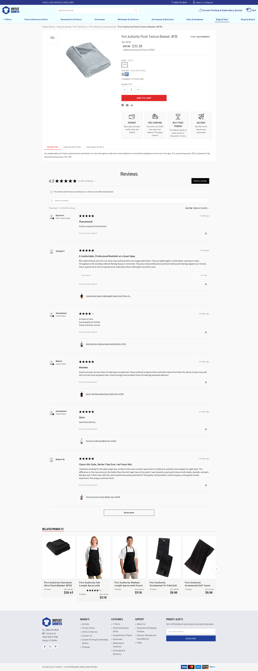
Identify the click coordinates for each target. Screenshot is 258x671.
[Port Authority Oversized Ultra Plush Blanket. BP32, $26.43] (58, 557)
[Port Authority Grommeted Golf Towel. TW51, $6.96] (199, 557)
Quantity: (126, 84)
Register (209, 2)
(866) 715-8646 (180, 2)
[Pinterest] (55, 646)
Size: (127, 60)
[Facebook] (122, 106)
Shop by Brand (248, 19)
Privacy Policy (88, 628)
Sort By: (189, 208)
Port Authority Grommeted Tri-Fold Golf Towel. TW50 (163, 584)
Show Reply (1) (86, 275)
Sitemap (86, 647)
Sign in (199, 2)
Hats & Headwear (195, 19)
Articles (85, 624)
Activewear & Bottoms (163, 19)
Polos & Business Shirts (36, 19)
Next (216, 569)
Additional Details (95, 147)
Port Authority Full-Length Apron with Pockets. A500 (90, 584)
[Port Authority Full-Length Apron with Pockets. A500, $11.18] (93, 557)
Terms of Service (89, 631)
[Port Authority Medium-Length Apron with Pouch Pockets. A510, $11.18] (129, 557)
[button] (95, 181)
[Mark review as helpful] (206, 233)
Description (52, 147)
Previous (41, 569)
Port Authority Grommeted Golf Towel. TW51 (198, 584)
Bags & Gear (222, 19)
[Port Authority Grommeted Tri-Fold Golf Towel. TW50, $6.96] (164, 557)
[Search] (136, 11)
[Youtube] (50, 646)
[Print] (132, 106)
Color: (133, 70)
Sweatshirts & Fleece (71, 19)
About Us (141, 624)
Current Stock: (132, 79)
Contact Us (51, 633)
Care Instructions (72, 147)
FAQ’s (139, 642)
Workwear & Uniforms (128, 19)
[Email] (127, 106)
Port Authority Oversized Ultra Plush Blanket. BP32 (58, 584)
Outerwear (100, 19)
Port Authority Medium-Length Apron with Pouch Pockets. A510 (128, 584)
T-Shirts (7, 19)
